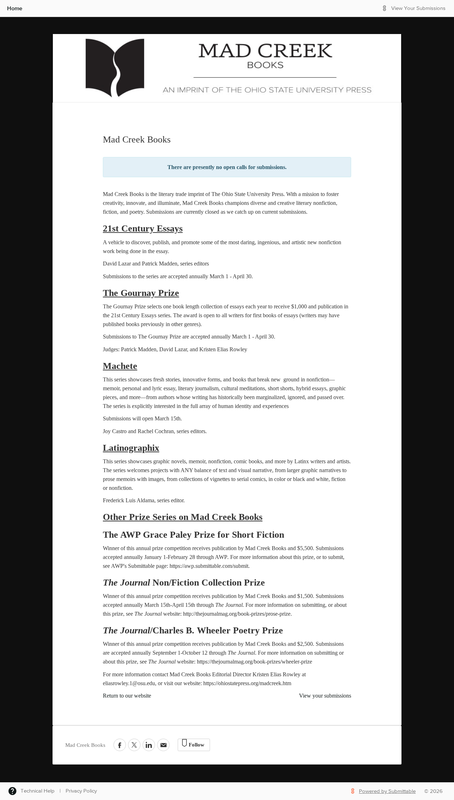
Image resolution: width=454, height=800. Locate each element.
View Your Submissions (418, 8)
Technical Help (38, 791)
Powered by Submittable (387, 791)
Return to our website (127, 696)
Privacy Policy (81, 791)
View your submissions (325, 696)
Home (14, 8)
